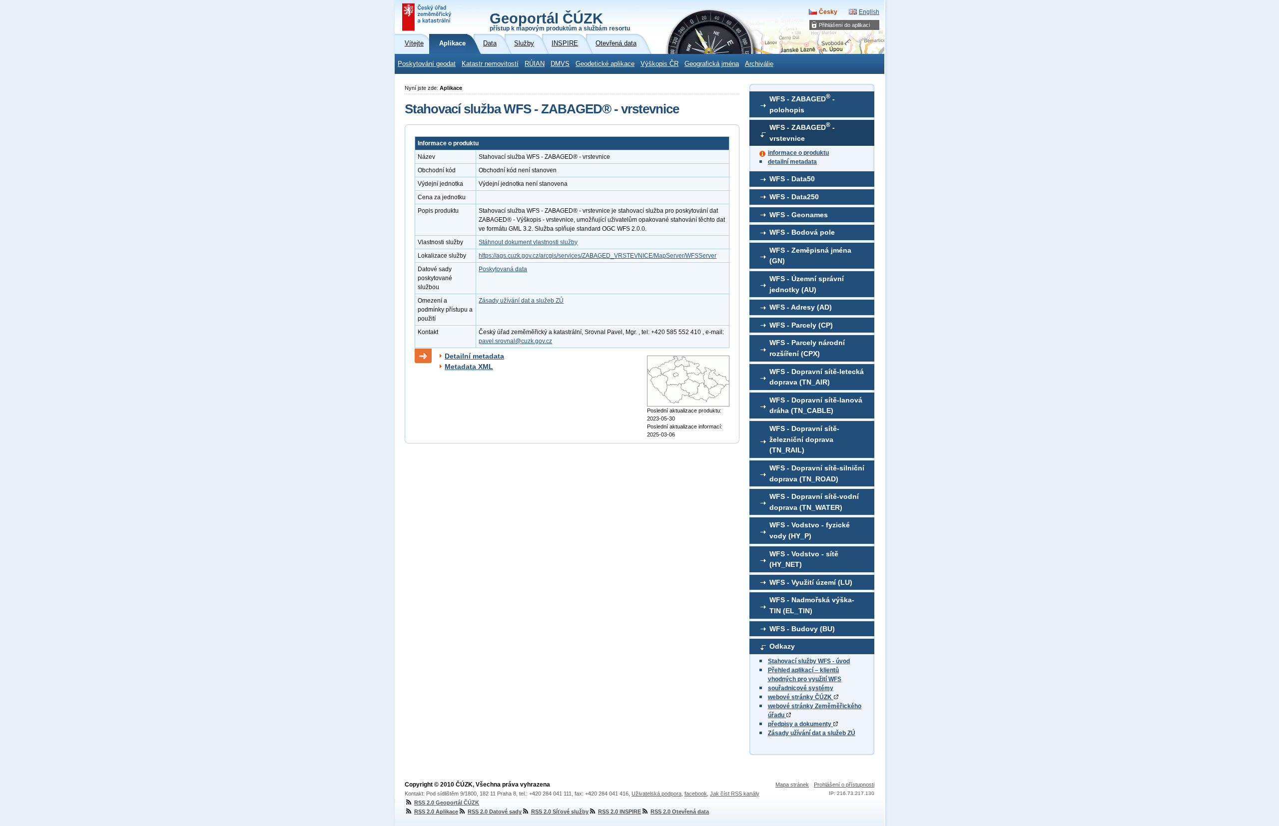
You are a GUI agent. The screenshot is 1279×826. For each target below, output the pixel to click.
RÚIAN (535, 63)
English (869, 11)
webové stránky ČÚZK (800, 697)
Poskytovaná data (503, 269)
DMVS (560, 63)
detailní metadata (792, 161)
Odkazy (782, 646)
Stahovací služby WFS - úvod (809, 661)
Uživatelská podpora (656, 794)
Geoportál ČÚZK (560, 20)
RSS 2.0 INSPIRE (619, 812)
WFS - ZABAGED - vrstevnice (802, 131)
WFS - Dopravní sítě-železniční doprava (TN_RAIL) (804, 439)
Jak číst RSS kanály (734, 794)
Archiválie (759, 63)
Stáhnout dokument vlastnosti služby (528, 242)
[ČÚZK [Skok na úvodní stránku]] (427, 16)
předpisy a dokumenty (800, 724)
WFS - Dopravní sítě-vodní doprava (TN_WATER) (814, 501)
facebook (695, 794)
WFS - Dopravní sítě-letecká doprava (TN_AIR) (816, 377)
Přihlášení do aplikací (844, 25)
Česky (828, 11)
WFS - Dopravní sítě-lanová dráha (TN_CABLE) (815, 405)
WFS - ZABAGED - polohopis (802, 103)
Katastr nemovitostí (490, 63)
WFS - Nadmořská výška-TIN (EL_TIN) (811, 605)
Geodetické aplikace (605, 63)
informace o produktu (798, 152)
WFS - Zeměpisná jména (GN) (810, 255)
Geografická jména (711, 63)
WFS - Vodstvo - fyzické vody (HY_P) (809, 530)
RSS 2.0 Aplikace (436, 812)
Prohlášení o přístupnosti (844, 785)
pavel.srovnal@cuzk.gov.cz (515, 341)
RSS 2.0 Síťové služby (560, 812)
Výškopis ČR (659, 63)
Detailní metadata (474, 356)
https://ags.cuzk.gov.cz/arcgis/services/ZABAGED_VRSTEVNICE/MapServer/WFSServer (597, 255)
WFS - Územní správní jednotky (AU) (806, 284)
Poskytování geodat (427, 63)
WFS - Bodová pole (802, 232)
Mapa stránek (792, 785)
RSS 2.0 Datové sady (495, 812)
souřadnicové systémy (800, 688)
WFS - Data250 (794, 197)
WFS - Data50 (792, 179)
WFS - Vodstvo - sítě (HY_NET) (803, 559)
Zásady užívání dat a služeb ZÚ (811, 733)
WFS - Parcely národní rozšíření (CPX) (807, 348)
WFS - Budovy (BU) (802, 629)
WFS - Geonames (798, 215)
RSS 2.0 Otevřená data (679, 812)
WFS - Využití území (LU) (810, 582)
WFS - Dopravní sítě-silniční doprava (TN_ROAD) (816, 473)
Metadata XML (469, 367)
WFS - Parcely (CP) (801, 325)
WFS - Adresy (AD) (800, 307)
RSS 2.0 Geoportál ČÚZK (446, 803)
